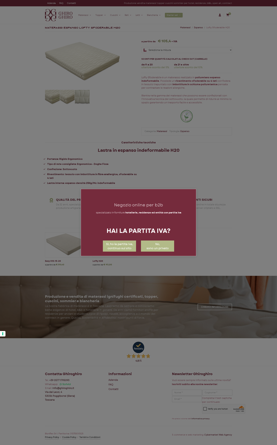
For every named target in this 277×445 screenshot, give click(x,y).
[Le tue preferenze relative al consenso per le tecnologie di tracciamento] (2, 333)
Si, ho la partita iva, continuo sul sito (119, 246)
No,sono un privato (158, 246)
